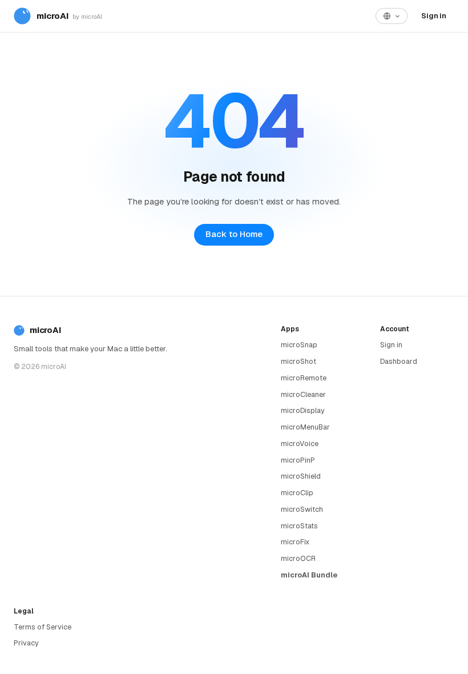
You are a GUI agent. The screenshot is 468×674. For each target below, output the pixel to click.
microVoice (299, 443)
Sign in (433, 16)
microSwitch (302, 509)
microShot (298, 361)
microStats (299, 526)
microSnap (299, 345)
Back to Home (234, 233)
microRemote (303, 378)
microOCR (298, 558)
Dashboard (398, 361)
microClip (297, 493)
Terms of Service (42, 627)
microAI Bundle (309, 575)
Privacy (26, 643)
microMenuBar (305, 427)
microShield (301, 476)
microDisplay (303, 410)
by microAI (87, 17)
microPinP (298, 460)
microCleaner (303, 394)
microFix (295, 542)
